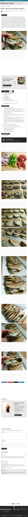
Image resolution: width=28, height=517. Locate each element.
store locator (20, 26)
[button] (3, 77)
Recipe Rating (3, 440)
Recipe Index (16, 2)
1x (8, 91)
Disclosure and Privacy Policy (14, 515)
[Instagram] (15, 413)
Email (2, 445)
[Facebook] (16, 413)
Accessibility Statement (20, 515)
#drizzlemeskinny (17, 140)
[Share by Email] (7, 85)
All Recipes (18, 509)
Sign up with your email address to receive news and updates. (14, 0)
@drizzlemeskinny (10, 140)
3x (11, 91)
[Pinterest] (18, 413)
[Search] (21, 4)
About (23, 2)
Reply (25, 454)
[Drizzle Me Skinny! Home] (7, 3)
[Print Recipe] (10, 85)
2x (9, 91)
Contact (20, 2)
